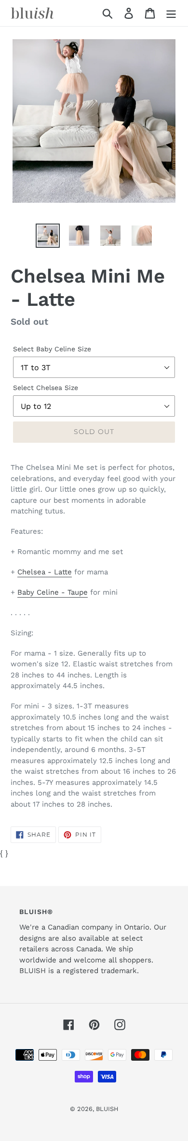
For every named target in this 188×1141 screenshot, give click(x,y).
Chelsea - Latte (44, 572)
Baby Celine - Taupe (52, 592)
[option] (48, 235)
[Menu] (171, 13)
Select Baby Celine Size (52, 349)
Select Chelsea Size (45, 387)
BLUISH (107, 1108)
